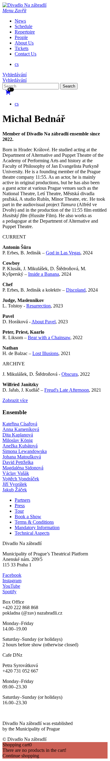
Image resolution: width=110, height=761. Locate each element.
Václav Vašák (15, 473)
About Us (24, 42)
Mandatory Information (37, 527)
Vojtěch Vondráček (20, 478)
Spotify (9, 591)
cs (17, 64)
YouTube (11, 586)
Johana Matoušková (21, 456)
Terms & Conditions (34, 522)
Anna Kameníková (20, 429)
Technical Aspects (32, 533)
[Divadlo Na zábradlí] (24, 5)
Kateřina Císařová (19, 423)
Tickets (21, 48)
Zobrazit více (15, 400)
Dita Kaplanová (17, 434)
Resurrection (38, 305)
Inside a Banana (43, 274)
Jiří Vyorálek (14, 484)
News (20, 20)
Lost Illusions (45, 353)
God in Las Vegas (63, 252)
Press (20, 505)
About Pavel (43, 321)
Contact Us (25, 53)
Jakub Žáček (14, 489)
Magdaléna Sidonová (22, 467)
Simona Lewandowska (24, 451)
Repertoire (25, 31)
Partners (22, 500)
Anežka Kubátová (20, 445)
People (21, 37)
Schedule (23, 26)
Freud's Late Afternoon (66, 390)
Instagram (11, 580)
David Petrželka (17, 462)
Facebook (11, 575)
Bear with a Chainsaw (49, 337)
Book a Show (28, 516)
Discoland (76, 290)
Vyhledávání (14, 74)
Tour (19, 511)
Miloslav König (17, 440)
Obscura (69, 374)
